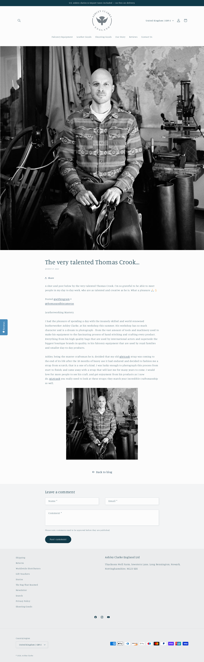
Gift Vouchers (23, 574)
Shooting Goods (24, 606)
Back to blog (104, 472)
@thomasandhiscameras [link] (59, 303)
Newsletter (21, 590)
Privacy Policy (23, 601)
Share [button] (51, 278)
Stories (19, 579)
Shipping (20, 557)
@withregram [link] (62, 299)
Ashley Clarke (27, 656)
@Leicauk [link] (54, 378)
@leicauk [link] (124, 356)
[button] (19, 20)
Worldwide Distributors (28, 568)
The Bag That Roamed (27, 584)
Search (19, 595)
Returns (20, 563)
